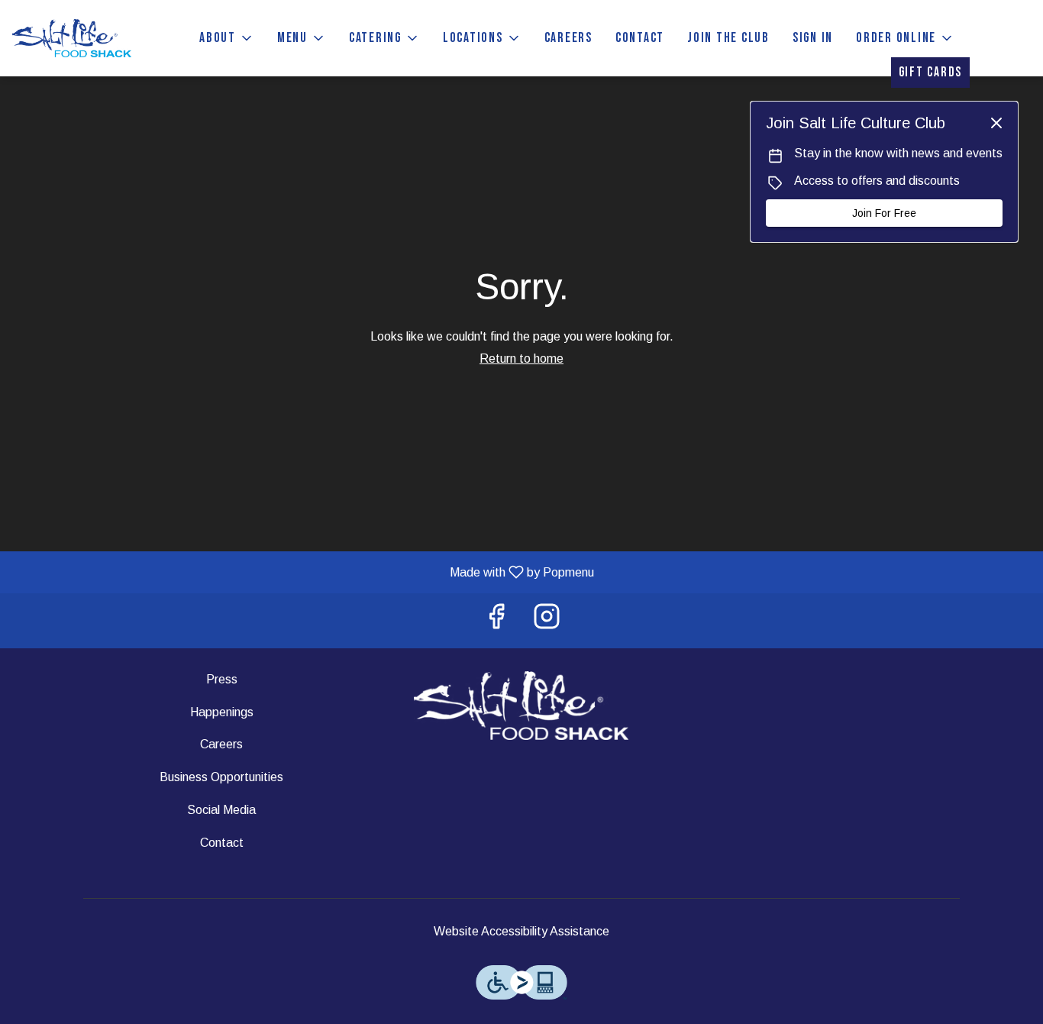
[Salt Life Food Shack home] (81, 38)
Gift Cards (931, 72)
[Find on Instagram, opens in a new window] (546, 620)
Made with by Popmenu (302, 572)
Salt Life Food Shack (522, 705)
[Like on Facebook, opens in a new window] (496, 620)
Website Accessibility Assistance (521, 931)
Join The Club (728, 38)
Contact (639, 38)
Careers (568, 38)
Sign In (813, 38)
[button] (227, 38)
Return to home (521, 358)
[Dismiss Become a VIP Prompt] (996, 123)
